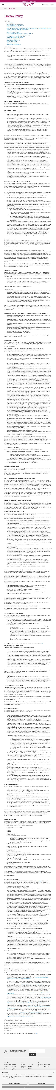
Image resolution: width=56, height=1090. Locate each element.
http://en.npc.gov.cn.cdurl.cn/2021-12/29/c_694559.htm (32, 984)
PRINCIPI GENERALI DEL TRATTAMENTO (15, 25)
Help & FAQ (30, 1066)
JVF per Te (30, 1064)
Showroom (6, 1066)
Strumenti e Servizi (23, 1067)
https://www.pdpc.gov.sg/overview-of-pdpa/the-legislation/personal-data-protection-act (26, 1002)
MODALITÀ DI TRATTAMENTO (13, 40)
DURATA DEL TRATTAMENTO (13, 39)
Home (5, 8)
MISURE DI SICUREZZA (12, 41)
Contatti (29, 1068)
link (42, 643)
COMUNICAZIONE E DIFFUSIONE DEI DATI (16, 36)
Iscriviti (32, 1054)
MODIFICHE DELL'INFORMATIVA (14, 44)
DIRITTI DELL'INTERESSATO (13, 43)
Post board (14, 1066)
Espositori (14, 1064)
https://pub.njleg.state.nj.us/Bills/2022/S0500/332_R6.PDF (31, 1012)
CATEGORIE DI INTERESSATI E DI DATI (15, 24)
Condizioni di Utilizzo (40, 1065)
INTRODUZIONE (10, 22)
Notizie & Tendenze (14, 1069)
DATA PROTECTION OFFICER (13, 32)
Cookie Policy (47, 1066)
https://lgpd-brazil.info (46, 997)
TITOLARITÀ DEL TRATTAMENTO (14, 30)
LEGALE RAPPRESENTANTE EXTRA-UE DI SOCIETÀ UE (18, 34)
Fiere (5, 1068)
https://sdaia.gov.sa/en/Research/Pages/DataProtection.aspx (20, 1016)
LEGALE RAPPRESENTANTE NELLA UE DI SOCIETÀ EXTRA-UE (20, 33)
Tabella (39, 881)
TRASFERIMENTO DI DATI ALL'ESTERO (15, 37)
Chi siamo (23, 1064)
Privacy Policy (47, 1064)
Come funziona (45, 4)
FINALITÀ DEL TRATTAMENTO (13, 26)
